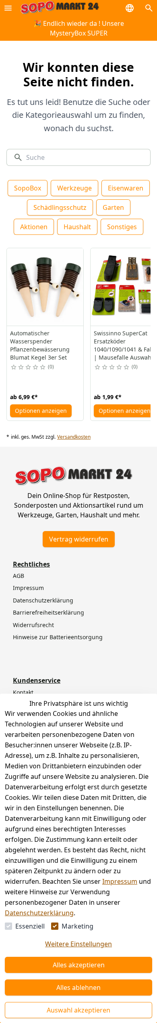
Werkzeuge (74, 188)
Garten (113, 207)
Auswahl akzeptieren (78, 1010)
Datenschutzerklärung (39, 912)
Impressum (119, 881)
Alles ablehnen (78, 987)
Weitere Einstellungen (78, 943)
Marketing (77, 926)
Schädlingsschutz (60, 207)
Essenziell (30, 926)
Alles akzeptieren (79, 964)
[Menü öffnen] (8, 8)
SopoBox (27, 188)
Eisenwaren (125, 188)
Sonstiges (122, 226)
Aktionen (34, 226)
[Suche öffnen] (149, 8)
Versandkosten (74, 437)
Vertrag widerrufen (78, 539)
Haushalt (77, 226)
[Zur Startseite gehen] (59, 7)
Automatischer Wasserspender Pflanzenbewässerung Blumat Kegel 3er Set (40, 345)
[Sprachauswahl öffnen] (130, 8)
